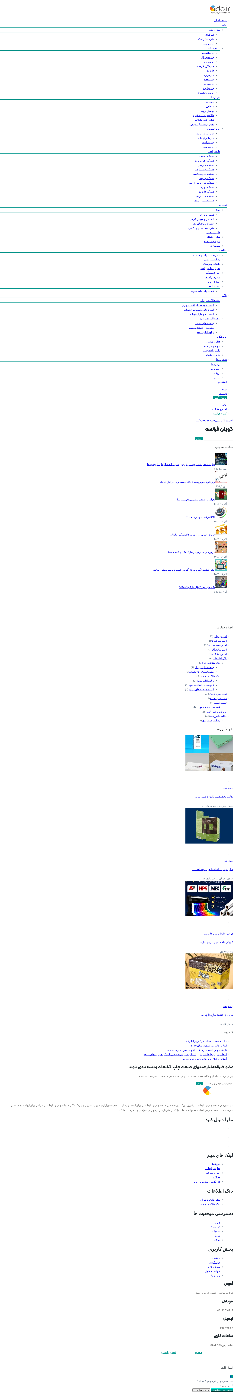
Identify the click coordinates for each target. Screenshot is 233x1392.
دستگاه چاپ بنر (206, 164)
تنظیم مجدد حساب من (222, 1390)
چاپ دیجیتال (207, 57)
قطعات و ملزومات (204, 200)
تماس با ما (221, 359)
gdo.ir (198, 1352)
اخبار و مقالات (219, 409)
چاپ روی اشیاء (206, 92)
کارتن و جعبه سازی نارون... (217, 1014)
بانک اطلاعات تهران (210, 300)
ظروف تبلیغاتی (212, 354)
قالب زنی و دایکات (204, 119)
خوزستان (215, 1226)
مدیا (218, 209)
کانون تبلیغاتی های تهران (201, 671)
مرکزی (216, 1239)
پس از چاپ (214, 97)
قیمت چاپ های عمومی (202, 290)
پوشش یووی (207, 110)
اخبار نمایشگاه (213, 272)
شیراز (217, 1235)
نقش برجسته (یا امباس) (202, 124)
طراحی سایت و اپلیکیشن (201, 227)
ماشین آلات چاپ (211, 350)
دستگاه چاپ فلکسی (203, 173)
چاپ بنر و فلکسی (213, 933)
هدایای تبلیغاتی (212, 236)
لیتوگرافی (209, 34)
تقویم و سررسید (212, 241)
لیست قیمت (213, 285)
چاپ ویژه (209, 74)
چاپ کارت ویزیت (205, 133)
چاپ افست (208, 52)
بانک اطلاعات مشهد (210, 318)
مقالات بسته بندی (211, 720)
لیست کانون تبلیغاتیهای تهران (199, 309)
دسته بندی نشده (218, 698)
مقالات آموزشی (212, 259)
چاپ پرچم (208, 83)
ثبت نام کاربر (213, 1266)
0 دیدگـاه (200, 420)
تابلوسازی (215, 245)
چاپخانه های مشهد (204, 323)
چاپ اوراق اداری (205, 137)
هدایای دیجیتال (213, 341)
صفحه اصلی (220, 20)
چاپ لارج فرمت (205, 66)
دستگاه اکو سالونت (204, 160)
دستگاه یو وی (207, 187)
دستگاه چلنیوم (206, 178)
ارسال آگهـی (220, 397)
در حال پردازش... (201, 1390)
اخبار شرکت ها (212, 277)
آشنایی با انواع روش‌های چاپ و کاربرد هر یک (204, 1058)
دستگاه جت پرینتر (205, 195)
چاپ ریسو (208, 146)
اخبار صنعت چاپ (218, 645)
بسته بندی (209, 101)
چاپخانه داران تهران (204, 667)
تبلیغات (223, 204)
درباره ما (215, 364)
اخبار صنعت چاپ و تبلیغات (206, 254)
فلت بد (210, 70)
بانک (224, 295)
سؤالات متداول (212, 1271)
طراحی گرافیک (206, 38)
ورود (224, 388)
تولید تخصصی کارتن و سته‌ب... (214, 796)
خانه (224, 404)
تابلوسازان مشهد (205, 332)
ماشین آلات (214, 151)
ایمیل (230, 1385)
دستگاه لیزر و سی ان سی (201, 182)
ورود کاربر (215, 1262)
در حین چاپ (214, 47)
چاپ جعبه (209, 79)
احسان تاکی (227, 420)
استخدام (222, 381)
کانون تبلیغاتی (213, 232)
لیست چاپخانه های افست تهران (198, 305)
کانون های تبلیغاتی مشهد (201, 327)
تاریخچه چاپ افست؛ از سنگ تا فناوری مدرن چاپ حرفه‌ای (197, 1049)
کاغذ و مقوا (208, 43)
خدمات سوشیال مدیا (203, 223)
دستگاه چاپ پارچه (204, 169)
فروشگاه (222, 336)
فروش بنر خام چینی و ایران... (216, 942)
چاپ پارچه (208, 88)
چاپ (224, 24)
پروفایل (216, 372)
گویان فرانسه (220, 413)
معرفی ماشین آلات (210, 268)
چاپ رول (209, 61)
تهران (217, 1222)
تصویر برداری (207, 214)
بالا (231, 1376)
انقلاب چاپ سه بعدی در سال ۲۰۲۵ (209, 1045)
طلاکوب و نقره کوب (203, 115)
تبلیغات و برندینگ (211, 263)
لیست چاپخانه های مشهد (201, 689)
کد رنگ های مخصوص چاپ (206, 1181)
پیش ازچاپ (214, 29)
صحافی (210, 106)
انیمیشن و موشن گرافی (202, 219)
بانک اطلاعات (220, 658)
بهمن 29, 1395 (212, 420)
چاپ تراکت (208, 142)
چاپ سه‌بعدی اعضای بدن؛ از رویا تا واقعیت (205, 1041)
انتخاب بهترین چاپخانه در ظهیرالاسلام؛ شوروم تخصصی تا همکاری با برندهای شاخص (184, 1054)
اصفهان (216, 1230)
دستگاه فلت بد (206, 191)
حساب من (215, 368)
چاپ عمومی (213, 128)
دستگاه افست (206, 156)
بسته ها (216, 377)
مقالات (223, 250)
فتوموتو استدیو (168, 1352)
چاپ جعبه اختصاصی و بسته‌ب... (212, 869)
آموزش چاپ (213, 281)
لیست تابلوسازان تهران (202, 313)
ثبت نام (223, 393)
